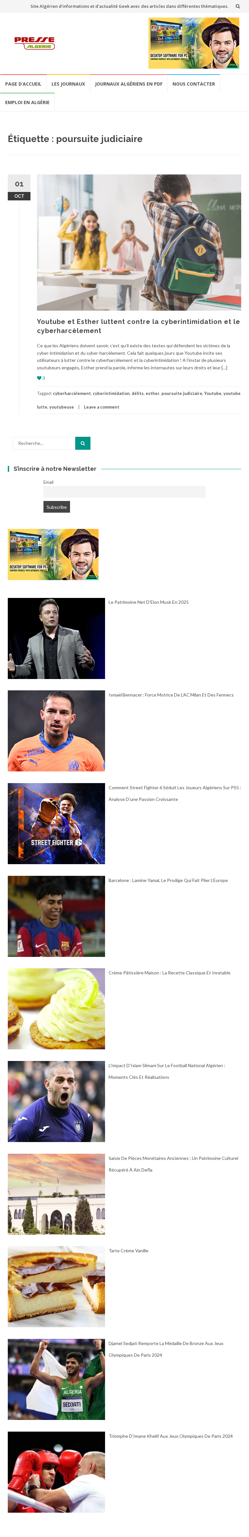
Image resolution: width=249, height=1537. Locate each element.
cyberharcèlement (72, 393)
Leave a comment (101, 407)
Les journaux (68, 84)
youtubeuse (61, 407)
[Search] (82, 443)
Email (48, 482)
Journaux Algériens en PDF (128, 84)
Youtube (212, 393)
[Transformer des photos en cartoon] (53, 554)
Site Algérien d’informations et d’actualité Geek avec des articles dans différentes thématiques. (129, 6)
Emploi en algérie (27, 102)
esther (153, 393)
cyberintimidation (111, 393)
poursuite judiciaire (181, 393)
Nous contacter (193, 84)
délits (138, 393)
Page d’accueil (23, 84)
